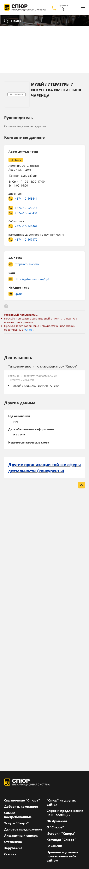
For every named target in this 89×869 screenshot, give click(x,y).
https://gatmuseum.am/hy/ (32, 279)
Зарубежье (13, 848)
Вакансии (54, 846)
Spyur (18, 294)
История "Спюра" (61, 833)
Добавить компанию (21, 806)
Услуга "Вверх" (16, 823)
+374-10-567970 (26, 239)
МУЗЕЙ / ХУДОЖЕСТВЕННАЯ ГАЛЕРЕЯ (35, 385)
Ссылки (10, 854)
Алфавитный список (21, 835)
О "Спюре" (55, 827)
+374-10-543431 (26, 213)
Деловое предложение (23, 829)
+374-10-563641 (26, 198)
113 (61, 9)
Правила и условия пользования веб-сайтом (62, 856)
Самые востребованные (18, 815)
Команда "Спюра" (61, 840)
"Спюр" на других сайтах (61, 802)
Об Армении (57, 821)
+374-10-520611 (26, 208)
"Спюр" (29, 329)
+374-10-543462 (26, 226)
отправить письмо (27, 264)
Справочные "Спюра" (22, 800)
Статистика (13, 842)
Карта (18, 160)
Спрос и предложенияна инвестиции (65, 813)
